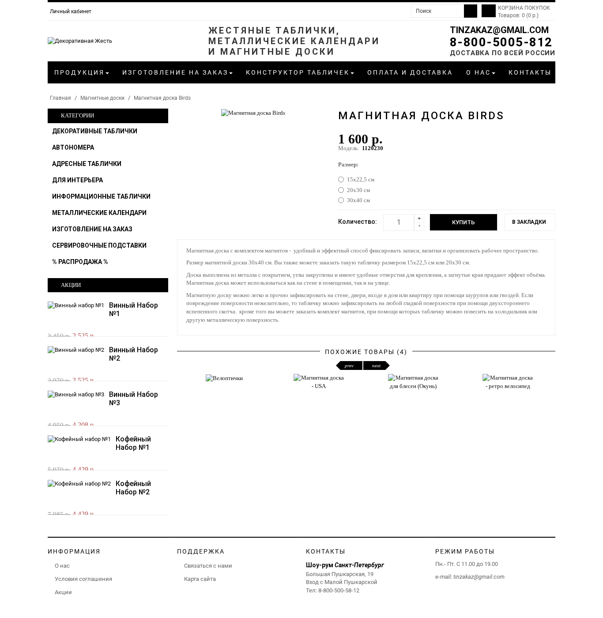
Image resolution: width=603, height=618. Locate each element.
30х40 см (358, 200)
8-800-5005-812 (501, 42)
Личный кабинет (70, 11)
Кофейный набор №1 (133, 443)
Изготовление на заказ (92, 229)
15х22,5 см (360, 179)
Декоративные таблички (94, 131)
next (376, 365)
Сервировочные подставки (99, 245)
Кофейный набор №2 (133, 487)
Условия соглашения (83, 579)
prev (349, 365)
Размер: (348, 164)
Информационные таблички (101, 196)
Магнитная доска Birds (162, 98)
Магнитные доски (102, 98)
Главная (60, 98)
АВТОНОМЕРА (73, 147)
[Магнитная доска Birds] (253, 112)
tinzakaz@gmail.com (499, 30)
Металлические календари (99, 212)
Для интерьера (77, 180)
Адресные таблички (86, 163)
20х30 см (358, 190)
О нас (62, 565)
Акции (63, 592)
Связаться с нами (208, 565)
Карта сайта (200, 579)
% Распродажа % (80, 261)
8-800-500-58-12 (338, 590)
